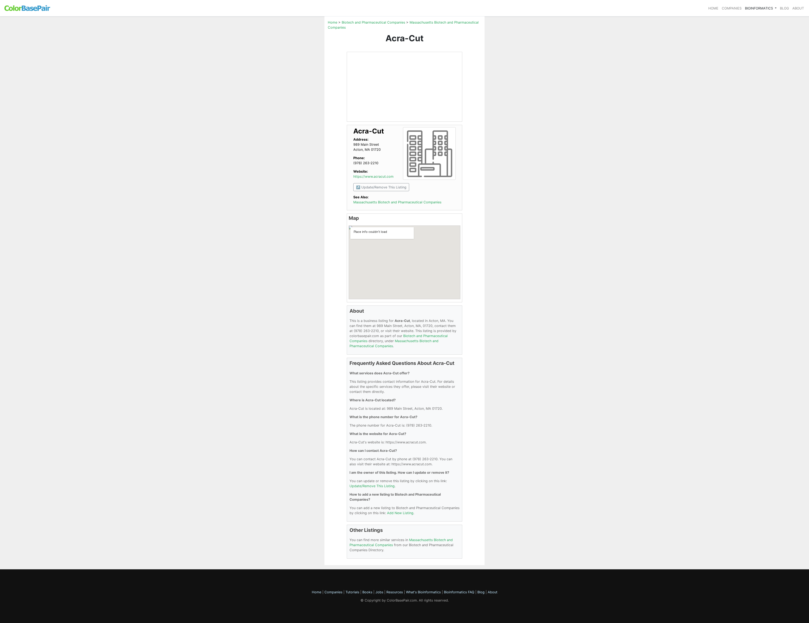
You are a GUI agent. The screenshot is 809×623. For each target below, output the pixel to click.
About (798, 8)
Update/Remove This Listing (372, 486)
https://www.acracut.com (373, 176)
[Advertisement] (304, 83)
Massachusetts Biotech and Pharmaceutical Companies (397, 202)
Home (713, 8)
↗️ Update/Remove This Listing (381, 187)
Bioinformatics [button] (759, 8)
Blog (784, 8)
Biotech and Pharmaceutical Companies (373, 22)
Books (367, 592)
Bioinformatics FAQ (459, 592)
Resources (394, 592)
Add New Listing (400, 513)
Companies (732, 8)
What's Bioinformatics (423, 592)
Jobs (379, 592)
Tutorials (352, 592)
